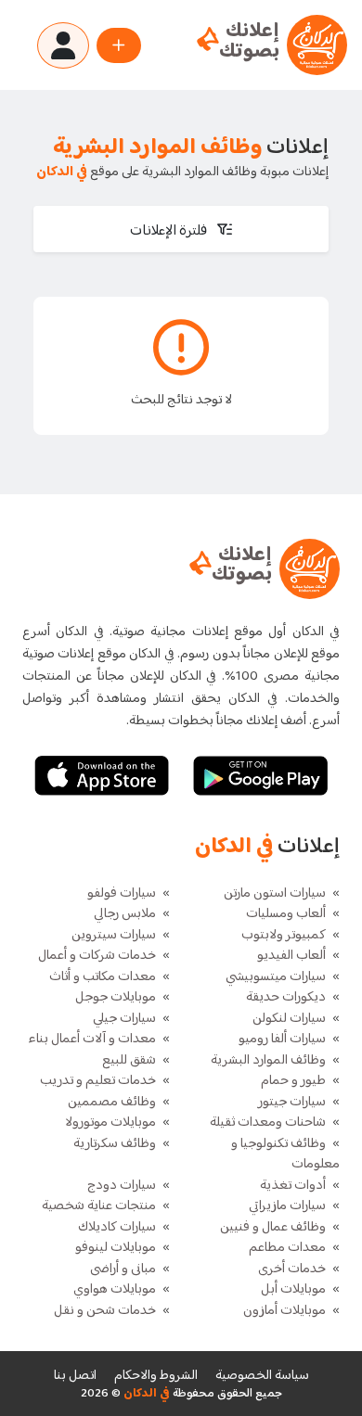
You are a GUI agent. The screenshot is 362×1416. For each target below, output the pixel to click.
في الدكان (145, 1394)
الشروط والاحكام (156, 1375)
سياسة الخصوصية (262, 1375)
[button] (181, 229)
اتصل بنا (75, 1375)
